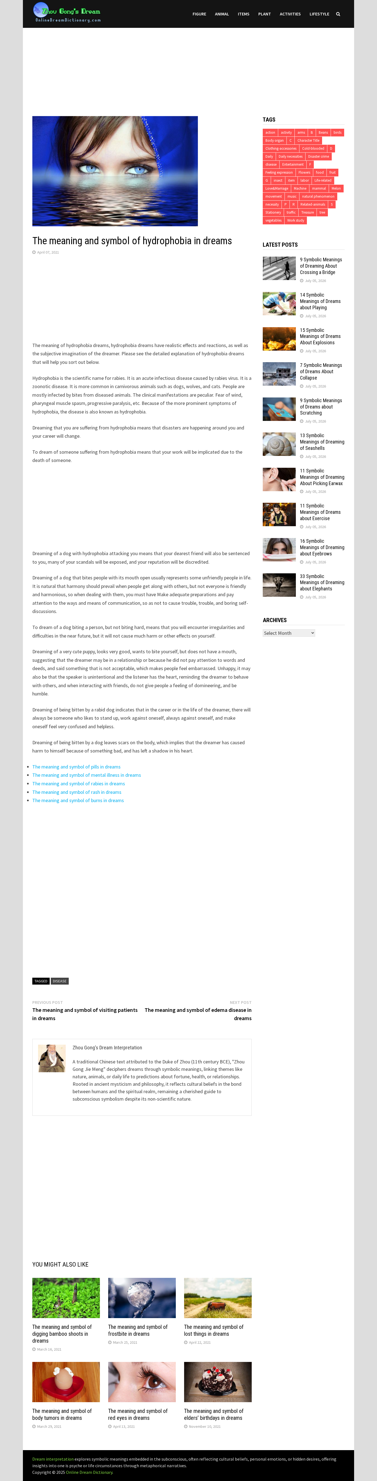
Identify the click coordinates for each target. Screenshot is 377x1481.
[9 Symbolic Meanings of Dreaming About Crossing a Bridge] (279, 260)
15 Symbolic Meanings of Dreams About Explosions (320, 336)
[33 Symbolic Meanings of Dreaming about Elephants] (279, 577)
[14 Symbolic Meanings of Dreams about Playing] (279, 295)
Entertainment (293, 164)
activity (286, 132)
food (320, 172)
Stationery (273, 212)
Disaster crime (318, 156)
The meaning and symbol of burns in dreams (78, 800)
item (291, 180)
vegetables (274, 220)
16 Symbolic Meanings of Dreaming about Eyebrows (322, 547)
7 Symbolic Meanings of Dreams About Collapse (321, 371)
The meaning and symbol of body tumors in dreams (62, 1414)
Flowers (304, 172)
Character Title (308, 140)
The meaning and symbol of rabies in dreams (78, 783)
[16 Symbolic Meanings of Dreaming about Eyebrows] (279, 542)
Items (243, 14)
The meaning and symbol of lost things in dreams (214, 1330)
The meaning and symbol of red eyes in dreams (138, 1414)
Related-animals (313, 204)
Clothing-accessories (281, 148)
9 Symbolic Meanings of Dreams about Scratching (321, 406)
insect (278, 180)
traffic (291, 212)
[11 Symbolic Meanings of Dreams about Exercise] (279, 506)
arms (301, 132)
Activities (290, 14)
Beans (323, 132)
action (270, 132)
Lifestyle (319, 14)
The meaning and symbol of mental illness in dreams (86, 775)
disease (60, 981)
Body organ (275, 140)
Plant (264, 14)
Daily (269, 156)
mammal (319, 188)
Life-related (323, 180)
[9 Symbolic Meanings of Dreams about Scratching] (279, 401)
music (292, 196)
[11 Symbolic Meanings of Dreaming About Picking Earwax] (279, 471)
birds (337, 132)
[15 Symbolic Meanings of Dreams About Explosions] (279, 331)
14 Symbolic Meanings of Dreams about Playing (320, 301)
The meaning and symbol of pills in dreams (76, 767)
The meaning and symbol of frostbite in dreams (138, 1330)
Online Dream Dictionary (89, 1472)
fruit (333, 172)
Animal (222, 14)
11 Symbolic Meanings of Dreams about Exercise (320, 512)
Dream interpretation (53, 1459)
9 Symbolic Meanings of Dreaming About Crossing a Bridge (321, 266)
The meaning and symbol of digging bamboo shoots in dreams (62, 1334)
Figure (199, 14)
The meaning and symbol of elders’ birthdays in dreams (214, 1414)
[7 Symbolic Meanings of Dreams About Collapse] (279, 366)
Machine (300, 188)
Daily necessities (290, 156)
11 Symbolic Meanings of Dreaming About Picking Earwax (322, 477)
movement (274, 196)
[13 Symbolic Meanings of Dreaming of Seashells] (279, 436)
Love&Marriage (277, 188)
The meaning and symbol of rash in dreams (76, 792)
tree (322, 212)
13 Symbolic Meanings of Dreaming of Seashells (322, 441)
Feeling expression (279, 172)
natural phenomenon (318, 196)
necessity (272, 204)
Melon (336, 188)
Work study (295, 220)
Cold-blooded (313, 148)
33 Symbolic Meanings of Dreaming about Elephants (322, 582)
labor (305, 180)
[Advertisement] (188, 66)
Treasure (307, 212)
